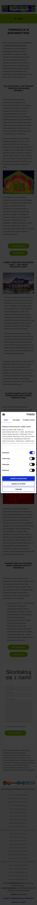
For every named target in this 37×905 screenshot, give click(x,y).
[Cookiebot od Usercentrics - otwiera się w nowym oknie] (26, 414)
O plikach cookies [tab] (29, 420)
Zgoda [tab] (6, 420)
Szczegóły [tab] (16, 420)
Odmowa (18, 489)
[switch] (32, 458)
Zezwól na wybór (18, 484)
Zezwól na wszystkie (18, 478)
